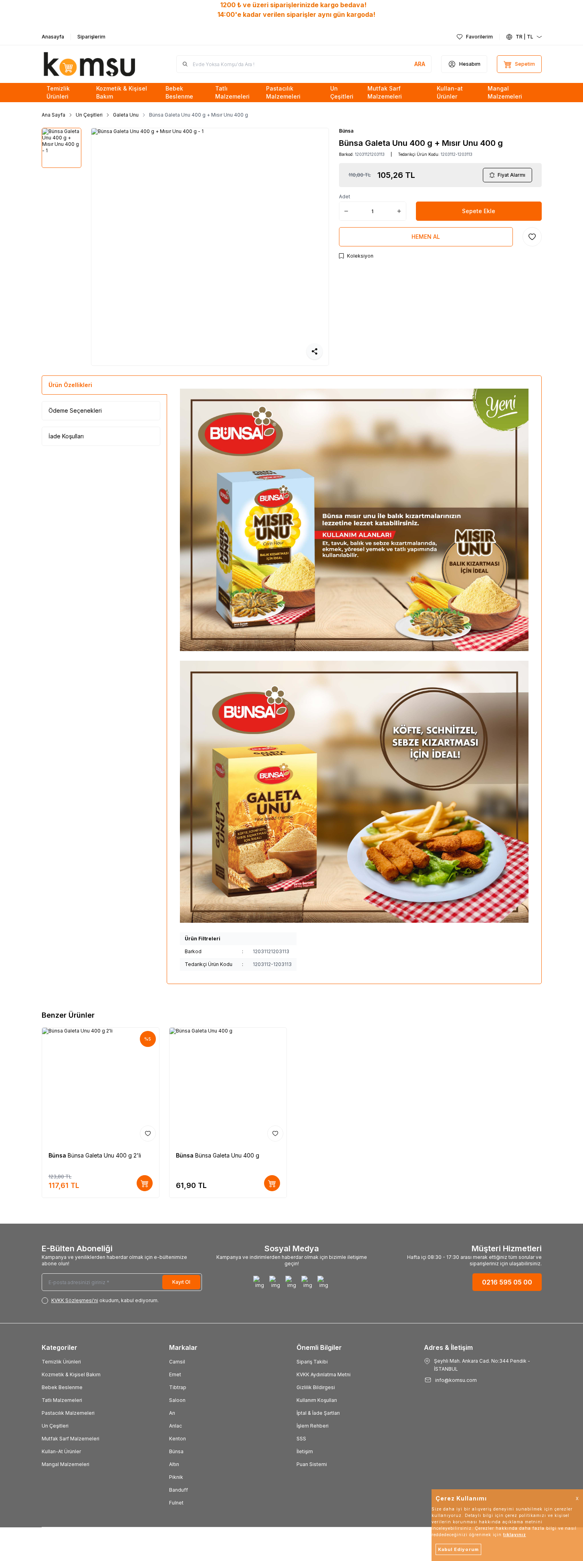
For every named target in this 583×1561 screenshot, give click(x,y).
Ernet (175, 1374)
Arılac (175, 1426)
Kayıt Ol (181, 1282)
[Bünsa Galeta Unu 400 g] (227, 1086)
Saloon (177, 1400)
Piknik (176, 1477)
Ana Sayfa (53, 115)
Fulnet (176, 1503)
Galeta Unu (126, 115)
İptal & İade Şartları (318, 1413)
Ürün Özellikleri (70, 384)
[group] (210, 246)
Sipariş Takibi (312, 1362)
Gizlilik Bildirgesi (316, 1387)
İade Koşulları (66, 436)
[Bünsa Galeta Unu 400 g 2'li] (100, 1086)
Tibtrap (177, 1387)
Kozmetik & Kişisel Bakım (71, 1374)
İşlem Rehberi (313, 1426)
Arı (172, 1413)
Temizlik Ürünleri (61, 1362)
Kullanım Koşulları (317, 1400)
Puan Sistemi (312, 1464)
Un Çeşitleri (89, 115)
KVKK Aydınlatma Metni (324, 1374)
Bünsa (346, 131)
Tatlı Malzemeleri (62, 1400)
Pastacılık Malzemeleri (68, 1413)
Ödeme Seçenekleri (75, 410)
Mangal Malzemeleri (65, 1464)
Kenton (177, 1439)
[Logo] (90, 64)
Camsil (177, 1362)
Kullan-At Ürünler (61, 1451)
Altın (174, 1464)
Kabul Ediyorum (458, 1549)
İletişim (305, 1451)
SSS (301, 1439)
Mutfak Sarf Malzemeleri (70, 1439)
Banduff (178, 1490)
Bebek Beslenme (62, 1387)
